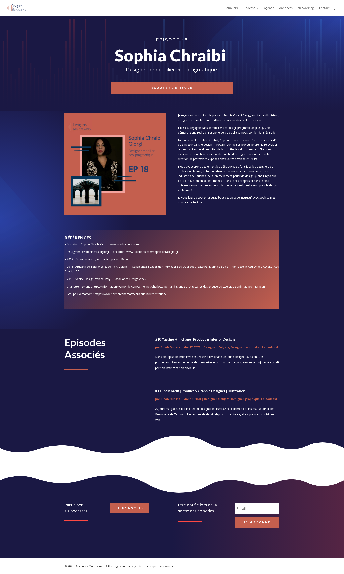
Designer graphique (245, 399)
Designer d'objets (216, 347)
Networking (306, 8)
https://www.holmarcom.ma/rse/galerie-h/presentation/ (130, 294)
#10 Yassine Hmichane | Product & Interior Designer (196, 339)
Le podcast (270, 347)
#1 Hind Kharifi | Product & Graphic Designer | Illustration (200, 391)
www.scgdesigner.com (124, 244)
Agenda (269, 8)
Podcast (249, 8)
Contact (324, 8)
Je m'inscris (129, 508)
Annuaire (232, 8)
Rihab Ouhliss (170, 347)
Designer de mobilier (246, 347)
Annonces (286, 8)
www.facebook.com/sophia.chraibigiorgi (152, 252)
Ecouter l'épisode (172, 87)
